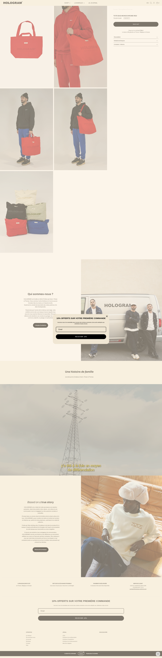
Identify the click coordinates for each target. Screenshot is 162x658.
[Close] (107, 316)
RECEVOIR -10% (81, 336)
